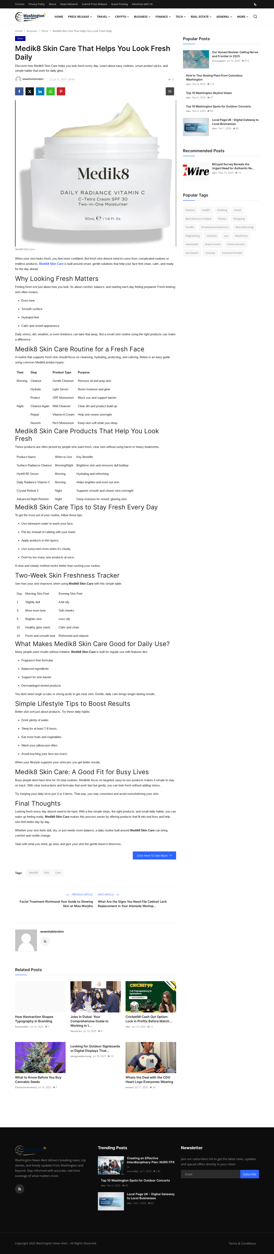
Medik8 (33, 872)
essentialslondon (52, 931)
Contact (19, 4)
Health (206, 210)
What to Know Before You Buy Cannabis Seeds (38, 1079)
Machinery (241, 236)
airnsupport (219, 60)
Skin (46, 872)
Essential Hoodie (232, 253)
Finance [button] (161, 16)
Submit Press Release (94, 4)
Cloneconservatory (26, 1087)
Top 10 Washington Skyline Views (209, 93)
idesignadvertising (80, 1056)
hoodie (190, 227)
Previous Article (82, 894)
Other (44, 31)
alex (128, 1026)
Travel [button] (102, 16)
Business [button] (141, 16)
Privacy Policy (36, 4)
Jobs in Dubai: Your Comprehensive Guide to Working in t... (89, 1021)
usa (226, 236)
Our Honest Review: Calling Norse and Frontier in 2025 (235, 54)
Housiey (210, 253)
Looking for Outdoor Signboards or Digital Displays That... (95, 1048)
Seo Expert (192, 253)
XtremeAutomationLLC (215, 227)
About (52, 4)
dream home (212, 244)
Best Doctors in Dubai (198, 218)
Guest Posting (119, 4)
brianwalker (22, 1026)
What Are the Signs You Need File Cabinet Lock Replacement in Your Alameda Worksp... (132, 904)
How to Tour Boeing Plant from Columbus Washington (214, 77)
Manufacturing (244, 227)
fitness (222, 218)
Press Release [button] (78, 16)
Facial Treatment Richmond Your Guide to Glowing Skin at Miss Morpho (56, 904)
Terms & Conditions (242, 1243)
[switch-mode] (256, 4)
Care (58, 872)
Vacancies (76, 1031)
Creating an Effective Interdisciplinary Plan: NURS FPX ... (151, 1162)
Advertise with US (142, 4)
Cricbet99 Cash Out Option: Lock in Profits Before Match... (149, 1019)
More (241, 16)
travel (237, 210)
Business (32, 31)
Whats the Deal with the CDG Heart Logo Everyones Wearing (149, 1079)
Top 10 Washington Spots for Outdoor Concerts (218, 106)
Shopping (239, 218)
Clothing (222, 210)
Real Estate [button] (200, 16)
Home (59, 16)
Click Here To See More (152, 855)
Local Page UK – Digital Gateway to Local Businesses (235, 121)
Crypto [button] (120, 16)
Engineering (193, 236)
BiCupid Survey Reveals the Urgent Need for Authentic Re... (233, 166)
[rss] (19, 1189)
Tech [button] (179, 16)
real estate (192, 244)
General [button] (222, 16)
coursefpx (132, 1171)
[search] (255, 16)
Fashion (190, 210)
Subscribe (249, 1174)
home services (236, 244)
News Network (69, 4)
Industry (212, 236)
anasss (130, 1087)
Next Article (106, 894)
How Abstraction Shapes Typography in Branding (34, 1019)
